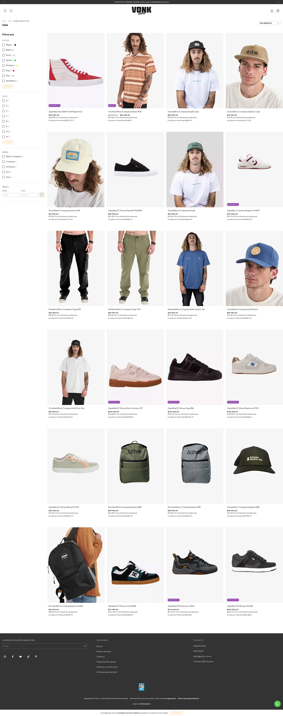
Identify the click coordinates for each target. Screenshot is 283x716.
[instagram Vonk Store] (5, 656)
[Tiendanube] (141, 704)
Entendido (176, 713)
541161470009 (199, 646)
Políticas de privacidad (107, 672)
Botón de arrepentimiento (188, 698)
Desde (4, 191)
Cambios (101, 657)
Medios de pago (104, 651)
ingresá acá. (171, 698)
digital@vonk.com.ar (202, 656)
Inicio (4, 21)
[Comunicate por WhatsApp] (277, 704)
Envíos (99, 646)
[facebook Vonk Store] (13, 656)
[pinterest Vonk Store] (36, 656)
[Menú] (5, 11)
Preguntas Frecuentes (106, 662)
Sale (10, 21)
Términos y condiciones (107, 667)
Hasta (23, 191)
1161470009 (198, 651)
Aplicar (42, 195)
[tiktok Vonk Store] (28, 656)
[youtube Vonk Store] (20, 656)
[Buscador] (11, 11)
